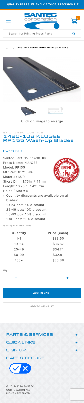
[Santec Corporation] (42, 20)
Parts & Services (29, 334)
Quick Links (21, 342)
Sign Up (16, 350)
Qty (5, 270)
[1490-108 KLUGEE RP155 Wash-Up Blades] (42, 81)
